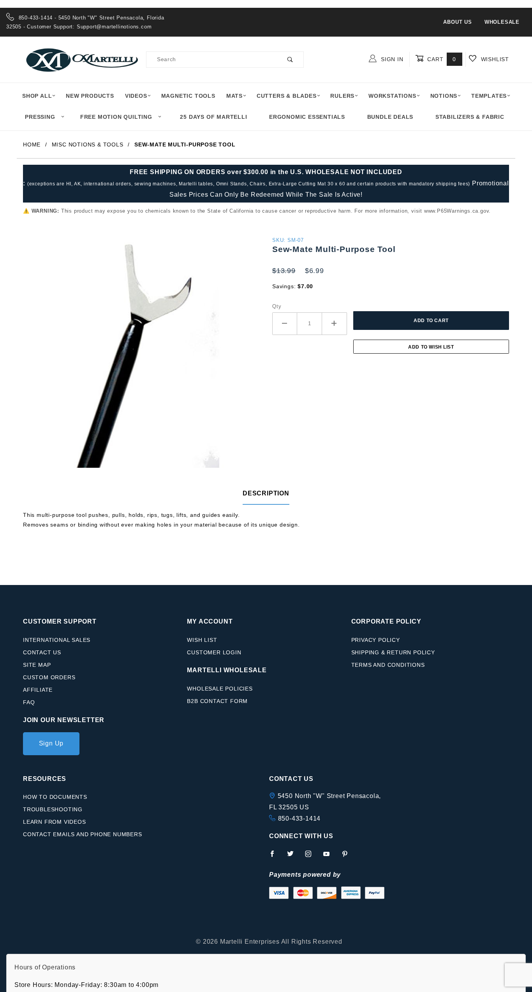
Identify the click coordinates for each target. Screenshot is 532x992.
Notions (444, 96)
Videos (136, 96)
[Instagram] (311, 857)
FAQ (29, 702)
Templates (489, 96)
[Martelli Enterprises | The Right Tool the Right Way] (81, 59)
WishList (494, 59)
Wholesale (502, 22)
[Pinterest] (348, 857)
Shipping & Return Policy (393, 652)
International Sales (56, 640)
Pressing (40, 117)
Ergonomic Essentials (307, 117)
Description (266, 493)
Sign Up (51, 743)
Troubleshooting (53, 809)
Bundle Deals (390, 117)
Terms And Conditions (388, 665)
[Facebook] (275, 857)
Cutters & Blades (287, 96)
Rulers (342, 96)
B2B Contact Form (217, 701)
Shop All (37, 96)
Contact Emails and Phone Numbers (82, 834)
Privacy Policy (375, 640)
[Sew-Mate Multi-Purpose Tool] (141, 355)
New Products (90, 96)
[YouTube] (329, 857)
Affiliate (38, 690)
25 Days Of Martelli (213, 117)
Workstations (392, 96)
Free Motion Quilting (116, 117)
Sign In (391, 59)
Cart (440, 59)
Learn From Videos (54, 822)
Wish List (202, 640)
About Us (457, 22)
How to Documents (55, 797)
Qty (276, 306)
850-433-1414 (299, 818)
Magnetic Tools (188, 96)
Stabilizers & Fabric (469, 117)
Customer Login (214, 652)
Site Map (37, 665)
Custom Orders (49, 677)
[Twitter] (293, 857)
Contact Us (42, 652)
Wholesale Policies (219, 688)
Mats (234, 96)
